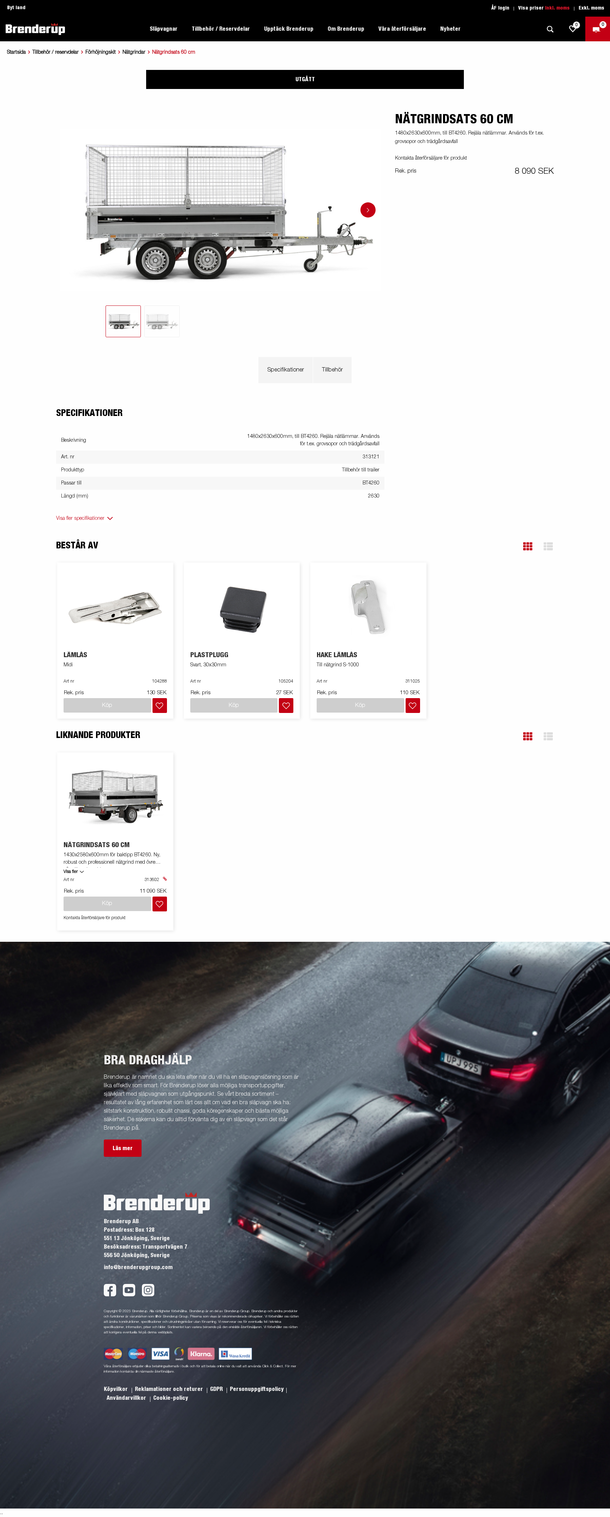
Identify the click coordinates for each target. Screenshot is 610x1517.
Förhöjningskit (100, 52)
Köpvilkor (116, 1389)
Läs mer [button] (123, 1148)
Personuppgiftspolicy (257, 1389)
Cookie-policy (170, 1398)
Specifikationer (285, 370)
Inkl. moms (557, 8)
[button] (527, 546)
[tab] (123, 321)
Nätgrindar (133, 52)
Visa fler (71, 872)
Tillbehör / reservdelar (55, 52)
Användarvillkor (127, 1398)
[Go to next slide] (368, 210)
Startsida (16, 52)
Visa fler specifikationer (80, 518)
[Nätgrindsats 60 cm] (115, 796)
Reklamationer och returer (169, 1389)
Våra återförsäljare (402, 29)
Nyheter (450, 29)
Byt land (16, 7)
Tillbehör (332, 370)
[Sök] (550, 29)
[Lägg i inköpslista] (159, 705)
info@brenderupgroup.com (138, 1267)
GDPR (217, 1389)
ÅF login (500, 8)
